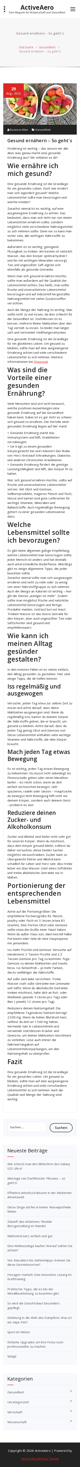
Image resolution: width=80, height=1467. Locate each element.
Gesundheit (47, 47)
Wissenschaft (17, 1422)
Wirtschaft (14, 1412)
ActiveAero (37, 7)
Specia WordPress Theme (40, 1459)
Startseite (26, 47)
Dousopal (41, 361)
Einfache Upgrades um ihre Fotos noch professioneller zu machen (35, 1344)
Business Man (18, 129)
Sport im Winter (18, 1332)
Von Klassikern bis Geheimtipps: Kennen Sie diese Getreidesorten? (38, 1262)
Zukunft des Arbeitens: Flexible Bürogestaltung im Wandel (29, 1223)
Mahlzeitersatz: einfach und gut (30, 1236)
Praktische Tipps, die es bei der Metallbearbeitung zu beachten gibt (33, 1291)
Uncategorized (18, 1402)
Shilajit (12, 1356)
